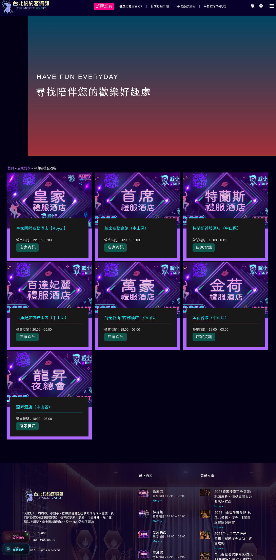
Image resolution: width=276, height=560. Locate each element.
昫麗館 (158, 491)
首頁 (11, 168)
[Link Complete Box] (49, 216)
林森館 (158, 512)
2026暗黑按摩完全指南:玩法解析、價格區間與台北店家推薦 (233, 496)
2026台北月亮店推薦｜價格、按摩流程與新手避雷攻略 (233, 538)
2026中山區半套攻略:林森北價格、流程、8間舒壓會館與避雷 (232, 517)
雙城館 (158, 552)
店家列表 (23, 168)
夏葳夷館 (159, 532)
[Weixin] (252, 6)
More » (157, 500)
